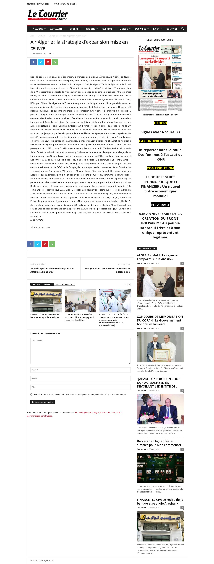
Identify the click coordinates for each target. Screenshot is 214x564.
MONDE (124, 28)
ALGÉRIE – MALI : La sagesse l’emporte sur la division (157, 257)
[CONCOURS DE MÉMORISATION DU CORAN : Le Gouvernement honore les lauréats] (160, 347)
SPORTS (74, 28)
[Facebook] (33, 62)
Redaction (141, 263)
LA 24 (156, 28)
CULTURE (107, 28)
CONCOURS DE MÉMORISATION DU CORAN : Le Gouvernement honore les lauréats (160, 320)
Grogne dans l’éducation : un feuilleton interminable (107, 270)
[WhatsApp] (55, 62)
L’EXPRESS (140, 28)
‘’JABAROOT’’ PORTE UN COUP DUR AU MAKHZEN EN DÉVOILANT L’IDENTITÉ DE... (158, 382)
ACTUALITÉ (56, 28)
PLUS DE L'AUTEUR (64, 284)
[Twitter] (41, 62)
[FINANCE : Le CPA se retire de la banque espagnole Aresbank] (46, 300)
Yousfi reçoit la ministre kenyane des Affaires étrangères (52, 270)
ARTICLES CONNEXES (42, 284)
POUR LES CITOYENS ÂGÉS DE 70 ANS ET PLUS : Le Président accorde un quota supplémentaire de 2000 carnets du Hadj (114, 320)
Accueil (32, 36)
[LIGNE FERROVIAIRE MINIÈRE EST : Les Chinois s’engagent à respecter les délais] (80, 300)
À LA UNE (38, 28)
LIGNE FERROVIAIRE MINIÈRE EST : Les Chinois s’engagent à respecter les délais (79, 317)
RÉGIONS (90, 28)
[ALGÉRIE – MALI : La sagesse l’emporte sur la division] (160, 282)
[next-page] (129, 284)
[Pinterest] (48, 62)
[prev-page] (125, 284)
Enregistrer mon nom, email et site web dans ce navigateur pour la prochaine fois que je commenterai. (80, 394)
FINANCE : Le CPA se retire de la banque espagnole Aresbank (46, 316)
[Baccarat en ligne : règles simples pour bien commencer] (160, 468)
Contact (171, 28)
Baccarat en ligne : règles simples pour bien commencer (159, 443)
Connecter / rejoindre (65, 4)
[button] (182, 29)
